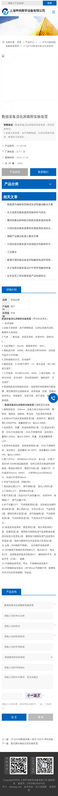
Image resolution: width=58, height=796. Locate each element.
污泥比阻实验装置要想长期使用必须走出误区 (30, 228)
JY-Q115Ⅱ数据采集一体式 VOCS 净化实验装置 (34, 739)
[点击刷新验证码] (33, 695)
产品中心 (29, 42)
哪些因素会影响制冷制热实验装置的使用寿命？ (30, 220)
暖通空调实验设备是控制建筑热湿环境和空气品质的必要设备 (30, 259)
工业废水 (12, 252)
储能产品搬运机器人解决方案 (23, 236)
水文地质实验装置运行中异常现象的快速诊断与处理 (30, 267)
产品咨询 (15, 172)
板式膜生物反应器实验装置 (24, 743)
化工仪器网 (41, 786)
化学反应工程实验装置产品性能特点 (26, 275)
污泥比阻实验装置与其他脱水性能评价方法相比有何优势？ (30, 244)
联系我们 (43, 172)
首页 (19, 42)
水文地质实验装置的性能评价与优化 (26, 212)
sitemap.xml (15, 786)
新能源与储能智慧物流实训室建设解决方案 (30, 204)
